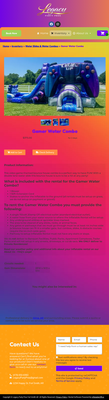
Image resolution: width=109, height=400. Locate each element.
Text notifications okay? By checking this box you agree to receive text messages (77, 360)
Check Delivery (46, 152)
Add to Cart (16, 152)
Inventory (60, 33)
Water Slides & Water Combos (41, 46)
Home (44, 33)
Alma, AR (38, 318)
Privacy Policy (82, 378)
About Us (82, 33)
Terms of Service (65, 381)
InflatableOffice (98, 397)
